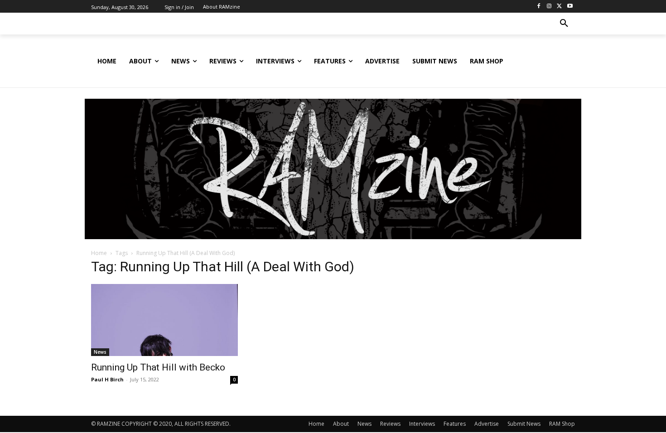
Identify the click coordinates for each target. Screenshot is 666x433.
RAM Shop (562, 424)
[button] (564, 23)
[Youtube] (570, 6)
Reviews (390, 424)
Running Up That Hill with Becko (158, 367)
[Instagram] (549, 6)
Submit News (524, 424)
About (341, 424)
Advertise (486, 424)
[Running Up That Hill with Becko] (164, 320)
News (100, 352)
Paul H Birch (107, 379)
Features (455, 424)
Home (99, 253)
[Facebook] (539, 6)
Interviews (422, 424)
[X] (559, 6)
